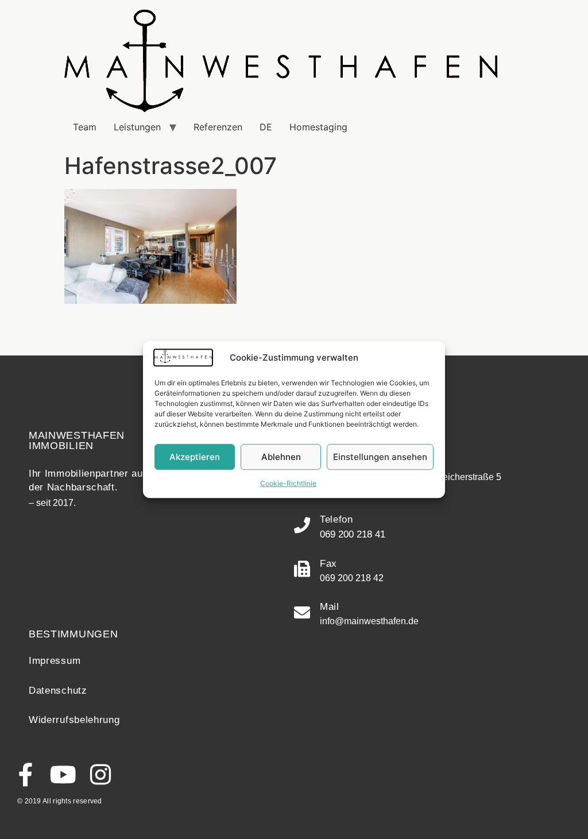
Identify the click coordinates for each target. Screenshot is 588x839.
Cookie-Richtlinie (288, 483)
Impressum (54, 660)
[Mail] (302, 613)
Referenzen (218, 127)
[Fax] (302, 569)
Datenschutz (58, 690)
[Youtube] (63, 774)
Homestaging (318, 127)
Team (84, 127)
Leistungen (137, 127)
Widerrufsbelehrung (74, 719)
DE (266, 127)
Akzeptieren (194, 456)
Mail (329, 606)
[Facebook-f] (25, 774)
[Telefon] (302, 525)
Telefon (336, 519)
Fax (328, 563)
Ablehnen (281, 456)
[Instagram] (100, 774)
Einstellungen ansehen (380, 456)
